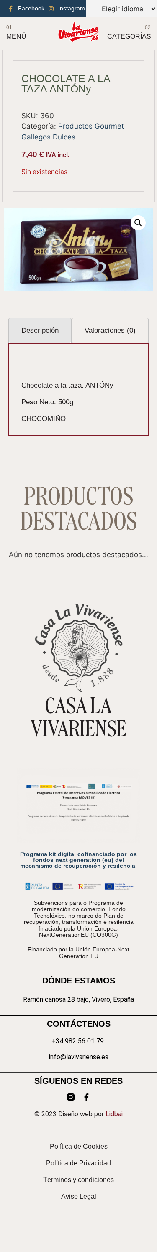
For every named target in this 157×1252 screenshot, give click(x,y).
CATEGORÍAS (129, 36)
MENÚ (16, 36)
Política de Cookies (79, 1146)
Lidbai (114, 1114)
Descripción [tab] (40, 330)
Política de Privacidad (78, 1163)
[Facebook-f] (86, 1097)
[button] (138, 222)
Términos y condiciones (78, 1179)
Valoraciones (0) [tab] (110, 330)
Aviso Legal (78, 1196)
